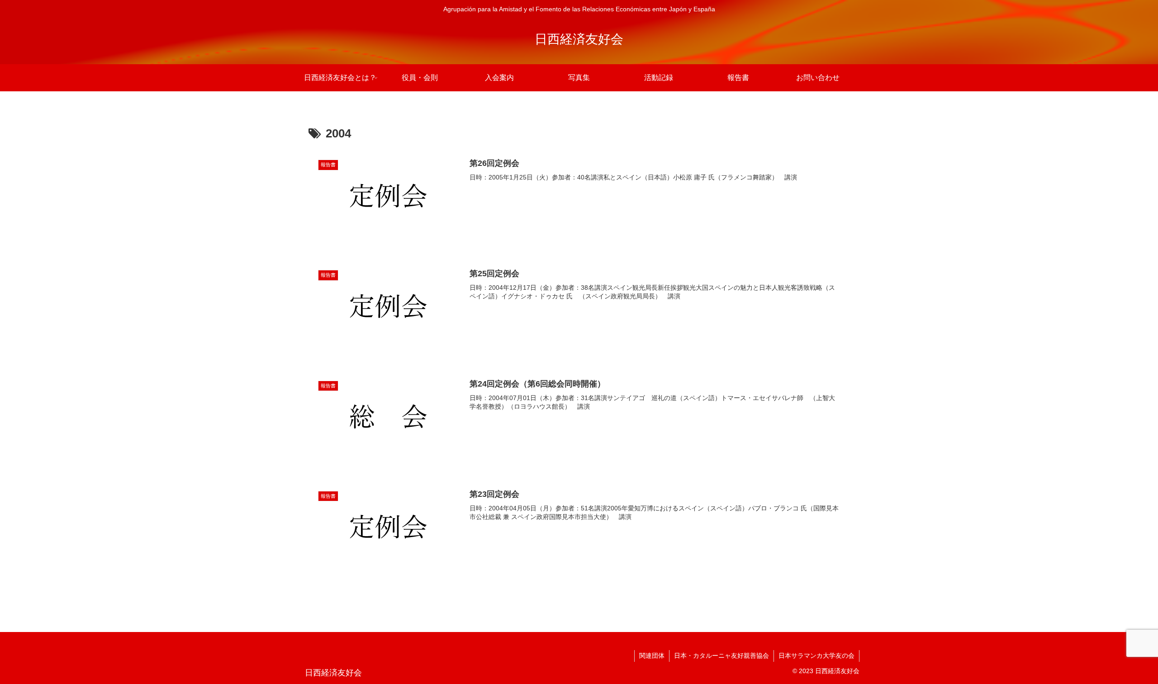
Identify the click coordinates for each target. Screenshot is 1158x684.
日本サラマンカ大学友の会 (816, 655)
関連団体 (651, 655)
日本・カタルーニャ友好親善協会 (721, 655)
